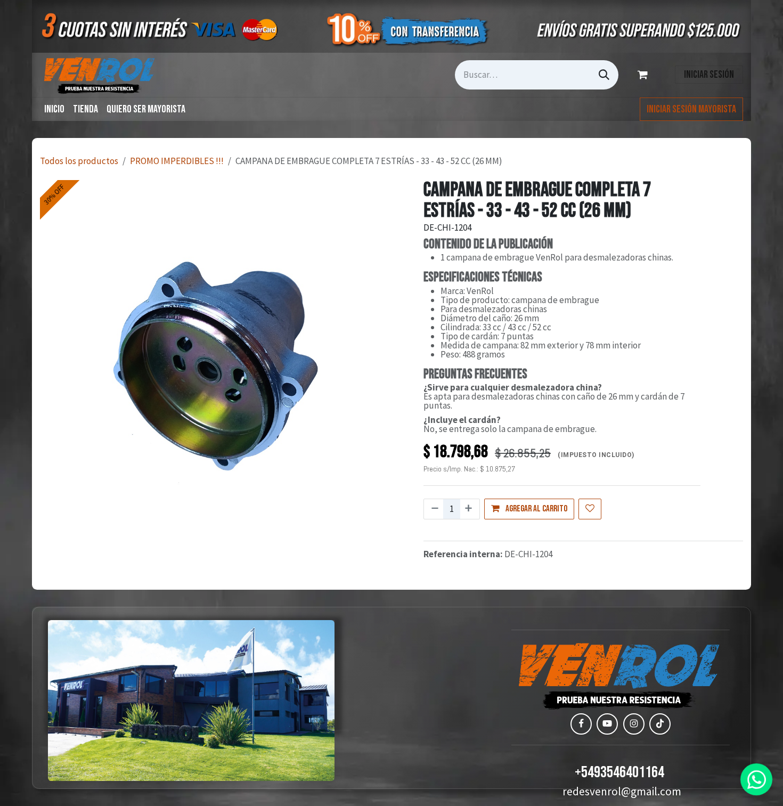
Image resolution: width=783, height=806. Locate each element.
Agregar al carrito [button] (535, 508)
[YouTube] (607, 724)
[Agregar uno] (469, 509)
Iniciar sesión (709, 74)
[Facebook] (581, 724)
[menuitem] (54, 109)
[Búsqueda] (604, 74)
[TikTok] (660, 724)
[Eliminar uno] (434, 509)
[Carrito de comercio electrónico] (644, 74)
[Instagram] (634, 724)
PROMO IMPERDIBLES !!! (177, 161)
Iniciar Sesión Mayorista (691, 109)
